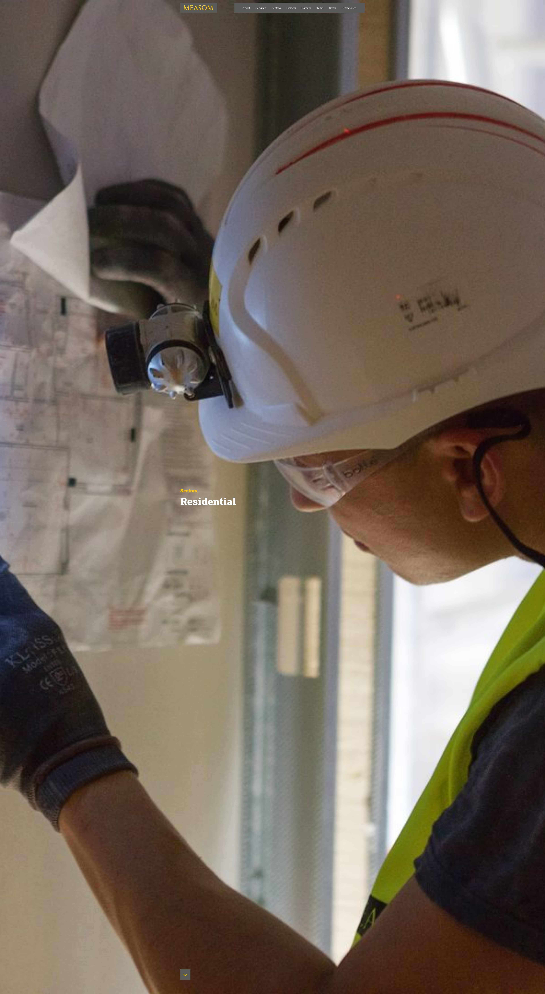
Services (261, 8)
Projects (291, 8)
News (332, 8)
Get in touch (348, 8)
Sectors (276, 8)
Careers (306, 8)
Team (319, 8)
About (246, 8)
